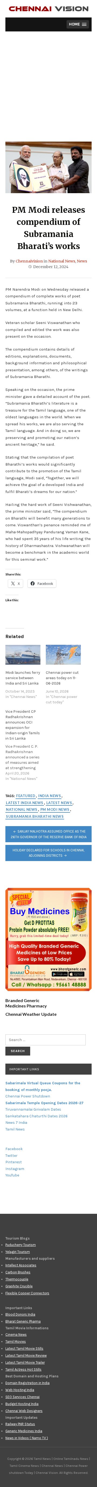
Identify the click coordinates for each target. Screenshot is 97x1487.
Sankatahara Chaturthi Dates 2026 (36, 1116)
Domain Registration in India (27, 1383)
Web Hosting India (19, 1390)
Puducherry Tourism (20, 1245)
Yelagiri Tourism (17, 1252)
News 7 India (16, 1122)
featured (25, 796)
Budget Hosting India (22, 1404)
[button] (78, 24)
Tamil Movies (15, 1342)
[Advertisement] (48, 90)
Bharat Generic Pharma (23, 1321)
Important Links (24, 1069)
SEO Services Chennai (22, 1397)
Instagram (14, 1168)
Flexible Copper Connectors (27, 1293)
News (82, 261)
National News (61, 261)
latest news (59, 803)
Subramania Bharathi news (35, 816)
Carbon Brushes (17, 1272)
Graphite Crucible (19, 1286)
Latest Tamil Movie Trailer (25, 1362)
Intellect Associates (20, 1265)
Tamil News (15, 1129)
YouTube (12, 1175)
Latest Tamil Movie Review (26, 1355)
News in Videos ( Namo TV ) (26, 1438)
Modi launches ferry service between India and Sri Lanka (22, 678)
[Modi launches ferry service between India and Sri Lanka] (22, 655)
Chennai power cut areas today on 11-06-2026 (62, 678)
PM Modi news (55, 809)
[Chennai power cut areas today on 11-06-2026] (63, 655)
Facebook (14, 1149)
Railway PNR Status (20, 1424)
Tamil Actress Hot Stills (23, 1369)
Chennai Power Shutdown (27, 1096)
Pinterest (13, 1162)
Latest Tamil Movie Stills (24, 1348)
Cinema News (16, 1335)
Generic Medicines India (23, 1431)
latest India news (24, 803)
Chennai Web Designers (24, 1411)
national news (21, 809)
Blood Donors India (20, 1314)
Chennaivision (29, 261)
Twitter (11, 1155)
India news (49, 796)
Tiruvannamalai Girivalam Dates (33, 1109)
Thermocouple (16, 1279)
